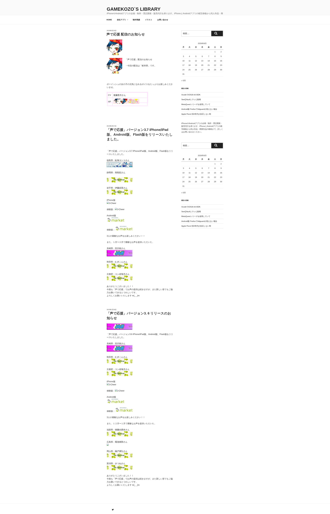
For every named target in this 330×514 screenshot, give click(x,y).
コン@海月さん (122, 274)
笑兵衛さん (120, 248)
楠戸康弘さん (121, 451)
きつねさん (120, 463)
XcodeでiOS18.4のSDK (190, 95)
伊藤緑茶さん (121, 188)
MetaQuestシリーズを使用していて (195, 104)
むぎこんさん (121, 262)
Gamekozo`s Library (133, 9)
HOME (109, 20)
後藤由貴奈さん (122, 430)
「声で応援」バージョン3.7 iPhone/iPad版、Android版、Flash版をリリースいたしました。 (139, 134)
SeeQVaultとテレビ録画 (191, 99)
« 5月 (183, 80)
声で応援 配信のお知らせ (125, 34)
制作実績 (136, 20)
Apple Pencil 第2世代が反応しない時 (196, 114)
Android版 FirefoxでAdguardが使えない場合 (199, 109)
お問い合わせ (162, 20)
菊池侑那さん (121, 442)
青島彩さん (120, 172)
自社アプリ (121, 20)
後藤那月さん (119, 95)
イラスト (148, 20)
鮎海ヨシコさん (122, 160)
